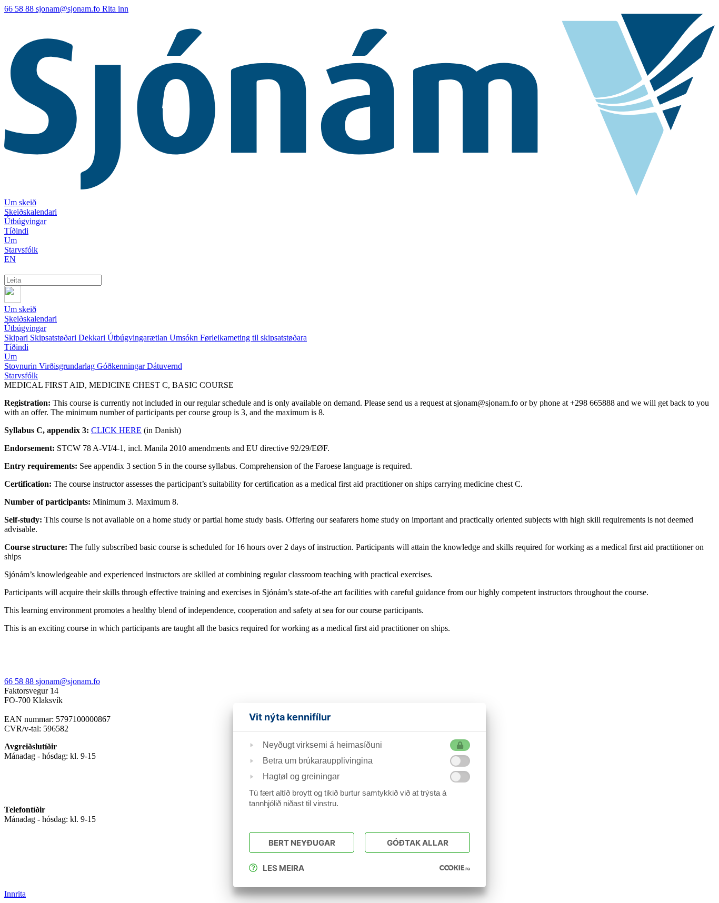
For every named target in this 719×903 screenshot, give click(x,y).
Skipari (17, 337)
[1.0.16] (455, 867)
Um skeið (20, 309)
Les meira (283, 868)
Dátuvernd (164, 366)
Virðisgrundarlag (68, 366)
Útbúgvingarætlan (138, 337)
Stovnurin (21, 366)
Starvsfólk (21, 375)
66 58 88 (20, 8)
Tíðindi (16, 347)
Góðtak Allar (417, 843)
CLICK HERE (116, 430)
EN (10, 259)
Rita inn (115, 8)
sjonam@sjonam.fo (69, 8)
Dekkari (92, 337)
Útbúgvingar (25, 328)
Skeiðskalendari (30, 318)
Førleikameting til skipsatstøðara (253, 337)
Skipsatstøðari (54, 337)
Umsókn (184, 337)
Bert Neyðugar (301, 843)
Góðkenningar (122, 366)
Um (10, 356)
